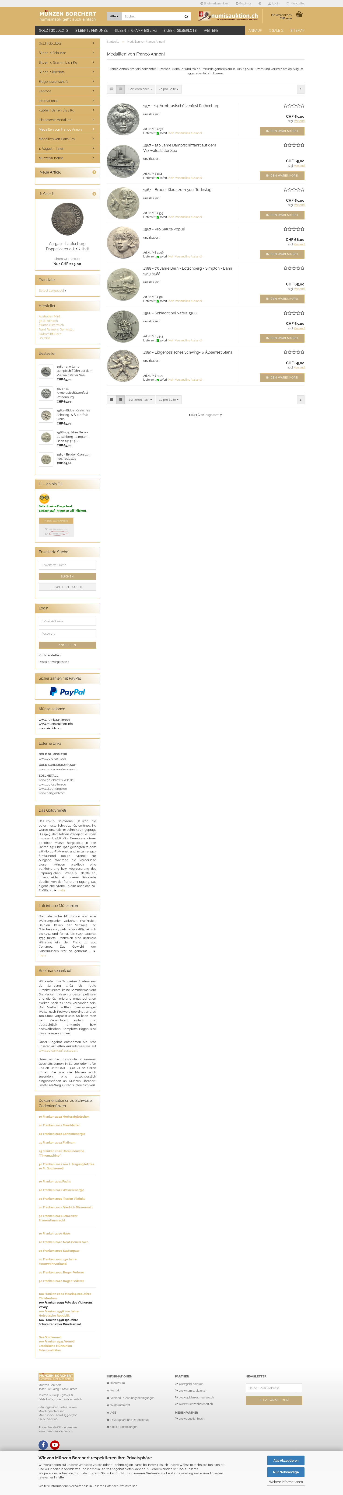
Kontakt (115, 1390)
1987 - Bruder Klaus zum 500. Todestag (177, 190)
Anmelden (67, 645)
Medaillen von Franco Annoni (60, 129)
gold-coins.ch (48, 321)
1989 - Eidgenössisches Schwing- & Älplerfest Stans (187, 352)
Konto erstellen (50, 655)
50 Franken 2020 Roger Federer (61, 1281)
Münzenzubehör (51, 158)
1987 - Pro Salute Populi (164, 229)
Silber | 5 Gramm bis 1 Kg (136, 30)
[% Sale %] (94, 194)
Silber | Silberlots (180, 30)
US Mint (44, 338)
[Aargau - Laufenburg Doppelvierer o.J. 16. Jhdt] (67, 219)
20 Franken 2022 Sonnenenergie (62, 1134)
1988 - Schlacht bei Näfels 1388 (169, 313)
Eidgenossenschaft (53, 81)
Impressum (117, 1383)
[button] (260, 3)
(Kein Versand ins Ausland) (185, 133)
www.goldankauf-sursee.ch (58, 1050)
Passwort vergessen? (54, 662)
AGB (113, 1412)
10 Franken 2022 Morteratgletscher (64, 1116)
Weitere (211, 30)
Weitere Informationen (286, 1482)
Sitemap (297, 30)
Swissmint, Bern (50, 334)
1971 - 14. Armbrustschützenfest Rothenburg (181, 106)
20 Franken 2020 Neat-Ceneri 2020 (63, 1242)
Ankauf (255, 30)
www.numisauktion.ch (193, 1390)
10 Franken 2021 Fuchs (55, 1181)
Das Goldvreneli (50, 1337)
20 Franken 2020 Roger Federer (61, 1272)
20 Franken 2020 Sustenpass (59, 1250)
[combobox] (140, 89)
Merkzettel (296, 3)
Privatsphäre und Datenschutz (129, 1420)
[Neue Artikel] (94, 172)
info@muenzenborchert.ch (65, 1399)
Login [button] (275, 3)
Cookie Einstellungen (123, 1427)
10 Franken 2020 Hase (54, 1233)
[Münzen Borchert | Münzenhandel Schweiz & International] (69, 16)
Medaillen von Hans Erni (57, 139)
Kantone (45, 91)
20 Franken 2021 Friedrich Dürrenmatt (66, 1207)
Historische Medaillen (55, 120)
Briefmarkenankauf (216, 3)
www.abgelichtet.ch (191, 1418)
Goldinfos (245, 3)
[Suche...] (186, 16)
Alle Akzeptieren (285, 1460)
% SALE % (276, 30)
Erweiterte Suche (67, 587)
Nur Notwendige (286, 1472)
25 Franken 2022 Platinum (57, 1142)
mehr (61, 890)
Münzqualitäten (50, 1350)
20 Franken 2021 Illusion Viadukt (62, 1198)
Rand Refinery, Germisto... (56, 329)
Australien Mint (49, 316)
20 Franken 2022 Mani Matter (59, 1125)
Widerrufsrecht (120, 1405)
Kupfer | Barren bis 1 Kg (56, 110)
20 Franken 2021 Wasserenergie (61, 1190)
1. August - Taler (51, 148)
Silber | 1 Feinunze (91, 30)
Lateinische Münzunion (55, 1346)
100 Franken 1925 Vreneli (56, 1341)
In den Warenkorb (282, 131)
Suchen (67, 576)
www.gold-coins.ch (191, 1384)
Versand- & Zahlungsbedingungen (132, 1398)
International (48, 101)
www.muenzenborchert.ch (196, 1404)
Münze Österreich (51, 325)
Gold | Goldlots (53, 30)
